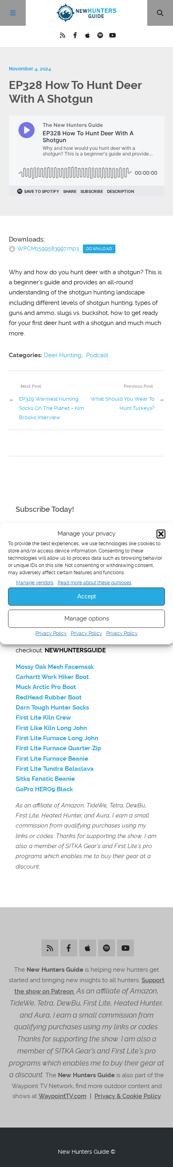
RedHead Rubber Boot (49, 697)
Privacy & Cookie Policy (128, 1096)
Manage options (86, 618)
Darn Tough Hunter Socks (52, 707)
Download (99, 248)
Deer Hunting (62, 355)
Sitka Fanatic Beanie (45, 778)
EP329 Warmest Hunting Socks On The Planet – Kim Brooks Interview (51, 407)
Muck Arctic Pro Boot (46, 687)
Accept (86, 596)
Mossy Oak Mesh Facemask (55, 666)
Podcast (97, 355)
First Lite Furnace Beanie (52, 758)
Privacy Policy (51, 633)
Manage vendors (35, 582)
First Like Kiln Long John (51, 728)
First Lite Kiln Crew (43, 717)
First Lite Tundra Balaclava (55, 768)
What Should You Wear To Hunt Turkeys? (122, 403)
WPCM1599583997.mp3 (48, 248)
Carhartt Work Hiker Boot (52, 677)
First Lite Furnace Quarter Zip (58, 748)
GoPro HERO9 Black (44, 789)
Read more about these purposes (95, 582)
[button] (161, 534)
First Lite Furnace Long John (57, 738)
